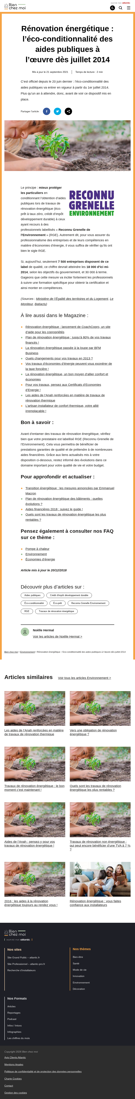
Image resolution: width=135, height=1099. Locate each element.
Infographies (14, 1031)
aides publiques (32, 595)
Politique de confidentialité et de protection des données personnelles (43, 1071)
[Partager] (68, 111)
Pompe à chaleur (37, 549)
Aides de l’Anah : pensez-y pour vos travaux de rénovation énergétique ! (29, 843)
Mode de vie (79, 969)
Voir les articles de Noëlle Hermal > (57, 636)
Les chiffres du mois (18, 1038)
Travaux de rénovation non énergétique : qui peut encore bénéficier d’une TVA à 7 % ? (100, 845)
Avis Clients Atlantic (15, 1057)
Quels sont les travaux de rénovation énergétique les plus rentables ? (95, 788)
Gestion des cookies (15, 1092)
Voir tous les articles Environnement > (84, 678)
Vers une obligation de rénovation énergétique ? (93, 732)
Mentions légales (13, 1064)
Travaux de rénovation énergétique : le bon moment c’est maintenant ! (34, 788)
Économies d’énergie (40, 559)
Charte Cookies (13, 1078)
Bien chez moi (11, 652)
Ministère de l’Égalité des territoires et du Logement (72, 299)
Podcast (11, 1019)
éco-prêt (57, 603)
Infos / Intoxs (14, 1025)
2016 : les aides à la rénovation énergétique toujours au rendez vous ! (30, 903)
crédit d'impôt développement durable (69, 595)
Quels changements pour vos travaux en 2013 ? (59, 358)
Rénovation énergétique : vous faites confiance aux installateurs (95, 903)
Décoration (79, 988)
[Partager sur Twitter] (57, 111)
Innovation (78, 976)
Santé (76, 963)
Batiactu (40, 304)
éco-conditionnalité (34, 603)
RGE (26, 611)
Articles (11, 1006)
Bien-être (78, 957)
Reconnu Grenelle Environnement (88, 603)
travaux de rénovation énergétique (56, 611)
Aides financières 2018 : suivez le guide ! (54, 509)
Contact (8, 1085)
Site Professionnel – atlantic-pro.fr (26, 964)
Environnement (36, 554)
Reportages (13, 1012)
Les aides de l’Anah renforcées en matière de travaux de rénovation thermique (34, 732)
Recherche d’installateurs (21, 970)
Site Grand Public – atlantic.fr (23, 957)
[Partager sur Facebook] (46, 111)
